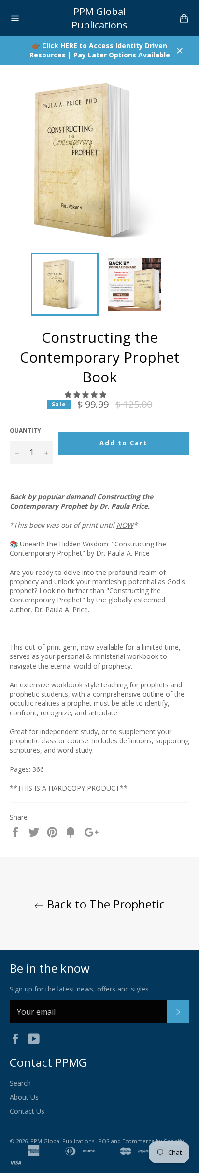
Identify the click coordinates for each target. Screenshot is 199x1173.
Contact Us (27, 1111)
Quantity (25, 430)
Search (20, 1083)
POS (104, 1141)
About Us (24, 1097)
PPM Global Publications (99, 18)
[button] (86, 394)
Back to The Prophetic (104, 904)
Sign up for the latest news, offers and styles (79, 988)
